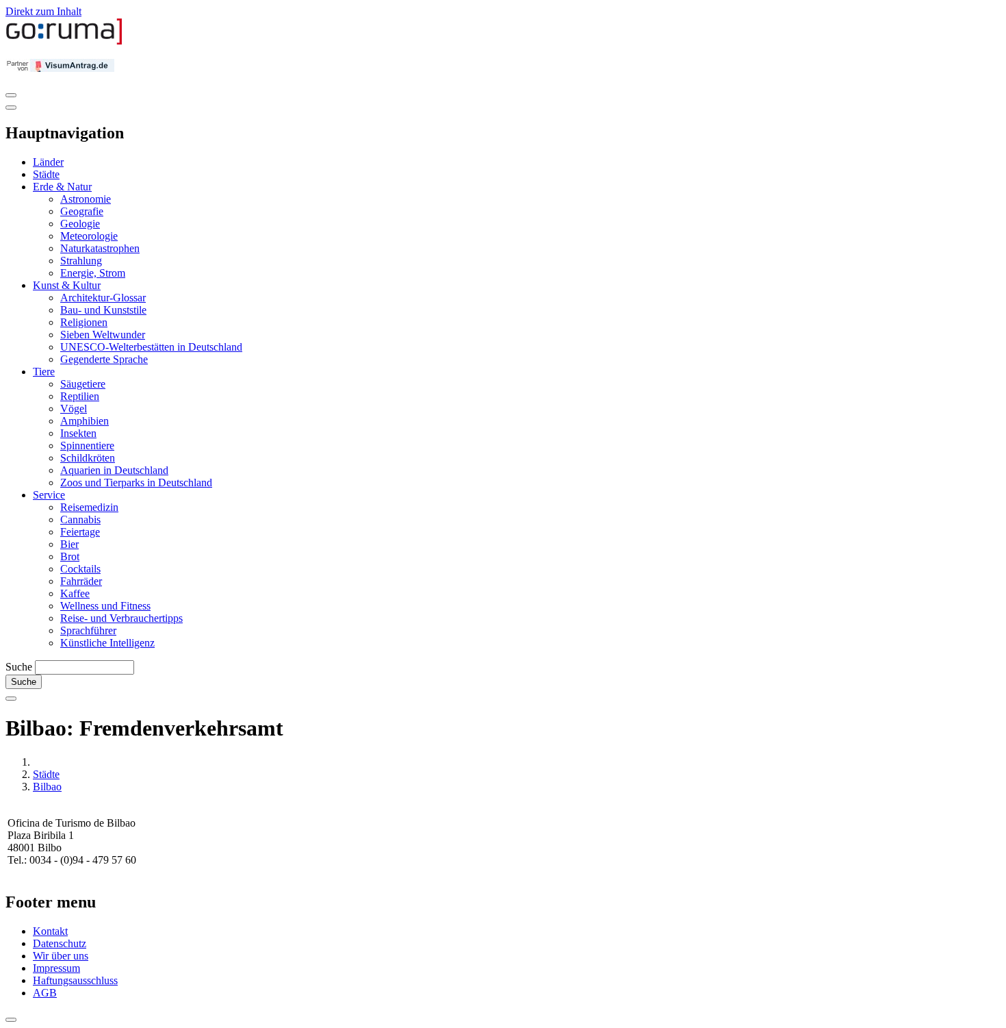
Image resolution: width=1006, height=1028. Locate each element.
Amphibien (84, 421)
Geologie (80, 223)
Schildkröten (87, 458)
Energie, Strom (92, 273)
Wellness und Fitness (105, 606)
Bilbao (47, 786)
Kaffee (75, 593)
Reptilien (79, 396)
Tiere (44, 371)
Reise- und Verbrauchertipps (121, 618)
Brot (69, 556)
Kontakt (50, 931)
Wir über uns (60, 956)
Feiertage (80, 532)
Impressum (56, 968)
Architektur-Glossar (103, 297)
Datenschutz (59, 943)
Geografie (81, 211)
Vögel (73, 408)
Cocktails (80, 569)
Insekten (78, 433)
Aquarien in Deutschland (114, 470)
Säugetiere (82, 384)
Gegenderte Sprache (104, 359)
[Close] (10, 107)
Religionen (83, 322)
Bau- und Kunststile (103, 310)
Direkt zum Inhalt (43, 11)
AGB (45, 993)
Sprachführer (88, 630)
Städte (46, 174)
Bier (69, 544)
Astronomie (85, 199)
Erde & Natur (62, 186)
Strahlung (81, 260)
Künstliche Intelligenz (107, 643)
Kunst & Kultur (67, 285)
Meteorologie (89, 236)
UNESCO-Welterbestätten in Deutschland (151, 347)
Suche (18, 667)
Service (49, 495)
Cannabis (80, 519)
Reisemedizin (89, 507)
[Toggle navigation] (10, 95)
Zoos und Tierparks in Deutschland (136, 482)
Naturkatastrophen (100, 248)
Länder (48, 162)
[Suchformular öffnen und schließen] (10, 699)
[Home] (64, 41)
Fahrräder (81, 581)
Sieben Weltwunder (102, 334)
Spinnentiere (87, 445)
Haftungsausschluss (75, 980)
